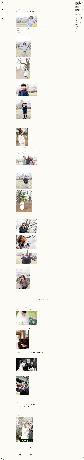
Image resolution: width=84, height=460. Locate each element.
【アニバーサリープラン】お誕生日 (78, 18)
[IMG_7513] (26, 263)
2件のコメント (47, 299)
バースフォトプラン (77, 26)
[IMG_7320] (24, 188)
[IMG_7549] (26, 248)
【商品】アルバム (77, 20)
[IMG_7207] (23, 56)
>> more (76, 12)
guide (2, 18)
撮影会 (43, 299)
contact (3, 16)
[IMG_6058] (26, 324)
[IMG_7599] (22, 145)
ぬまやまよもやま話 (77, 24)
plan (2, 9)
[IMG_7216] (26, 26)
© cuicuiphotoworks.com (3, 459)
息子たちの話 (76, 31)
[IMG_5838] (22, 348)
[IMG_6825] (26, 371)
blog (75, 16)
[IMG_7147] (26, 164)
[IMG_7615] (23, 288)
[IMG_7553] (24, 212)
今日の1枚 (76, 28)
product (3, 11)
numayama (38, 299)
